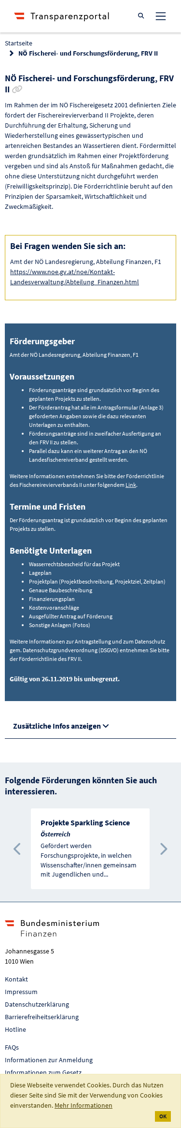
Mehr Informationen (83, 1105)
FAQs (12, 1047)
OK (163, 1116)
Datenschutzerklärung (37, 1004)
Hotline (15, 1029)
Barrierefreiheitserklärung (42, 1016)
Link (130, 484)
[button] (17, 848)
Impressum (21, 991)
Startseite (18, 43)
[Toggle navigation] (160, 16)
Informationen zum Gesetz (43, 1072)
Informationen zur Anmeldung (49, 1059)
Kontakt (16, 979)
